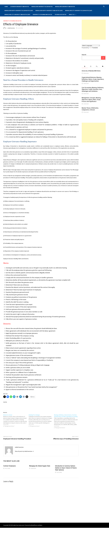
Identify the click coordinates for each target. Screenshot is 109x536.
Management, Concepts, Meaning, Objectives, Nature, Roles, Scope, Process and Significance (91, 99)
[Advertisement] (94, 30)
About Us (72, 14)
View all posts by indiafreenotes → (24, 451)
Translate (95, 48)
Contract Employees (9, 466)
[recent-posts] (91, 66)
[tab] (85, 66)
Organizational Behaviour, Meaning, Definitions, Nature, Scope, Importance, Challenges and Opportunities (93, 79)
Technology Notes (60, 14)
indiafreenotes (11, 28)
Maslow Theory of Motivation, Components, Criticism (90, 109)
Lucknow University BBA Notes (19, 6)
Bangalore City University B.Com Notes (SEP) (78, 10)
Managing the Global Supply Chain (39, 466)
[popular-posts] (85, 66)
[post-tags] (103, 66)
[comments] (97, 66)
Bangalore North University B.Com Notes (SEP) (19, 10)
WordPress (34, 525)
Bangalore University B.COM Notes (42, 6)
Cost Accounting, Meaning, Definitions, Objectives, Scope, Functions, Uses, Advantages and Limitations (93, 89)
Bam (41, 525)
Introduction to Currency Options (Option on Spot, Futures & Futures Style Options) (66, 468)
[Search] (103, 58)
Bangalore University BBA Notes (65, 6)
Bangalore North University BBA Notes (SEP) (49, 10)
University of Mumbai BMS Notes (42, 14)
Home (6, 6)
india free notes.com (18, 525)
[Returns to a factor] (16, 420)
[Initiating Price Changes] (41, 420)
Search (84, 55)
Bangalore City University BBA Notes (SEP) (17, 14)
